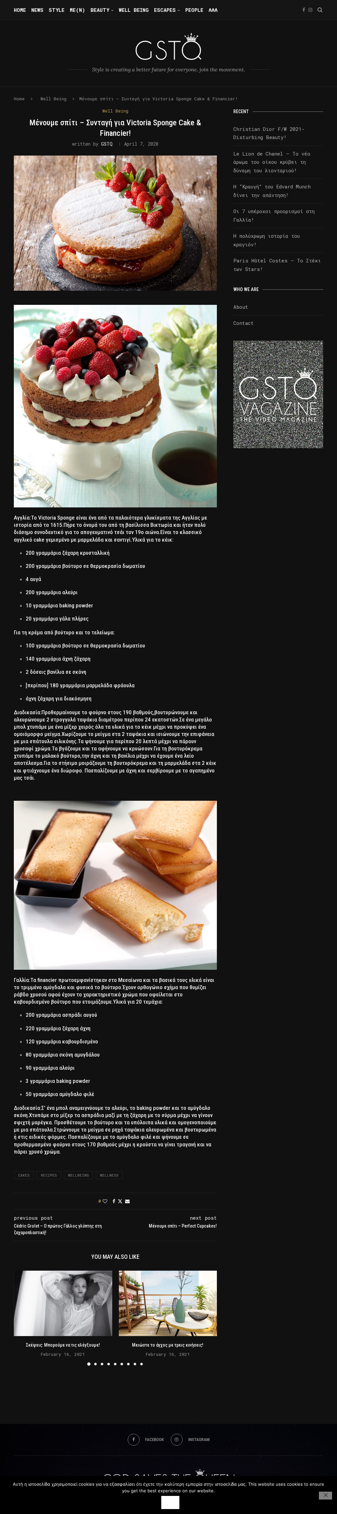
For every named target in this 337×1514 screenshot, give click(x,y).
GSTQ (107, 144)
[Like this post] (105, 1201)
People (194, 10)
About (240, 307)
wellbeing (78, 1175)
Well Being (134, 10)
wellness (109, 1175)
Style (57, 10)
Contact (243, 323)
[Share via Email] (127, 1201)
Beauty (100, 10)
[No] (325, 1496)
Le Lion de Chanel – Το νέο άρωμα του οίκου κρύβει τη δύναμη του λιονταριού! (271, 162)
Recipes (49, 1175)
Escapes (165, 10)
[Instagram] (310, 9)
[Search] (320, 9)
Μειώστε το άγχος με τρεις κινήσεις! (167, 1345)
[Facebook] (303, 9)
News (37, 10)
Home (20, 10)
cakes (24, 1175)
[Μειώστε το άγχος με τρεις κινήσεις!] (168, 1303)
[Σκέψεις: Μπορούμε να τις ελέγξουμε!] (63, 1303)
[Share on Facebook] (114, 1201)
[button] (22, 1318)
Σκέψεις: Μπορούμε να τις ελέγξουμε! (63, 1345)
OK (170, 1502)
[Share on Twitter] (120, 1201)
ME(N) (77, 10)
